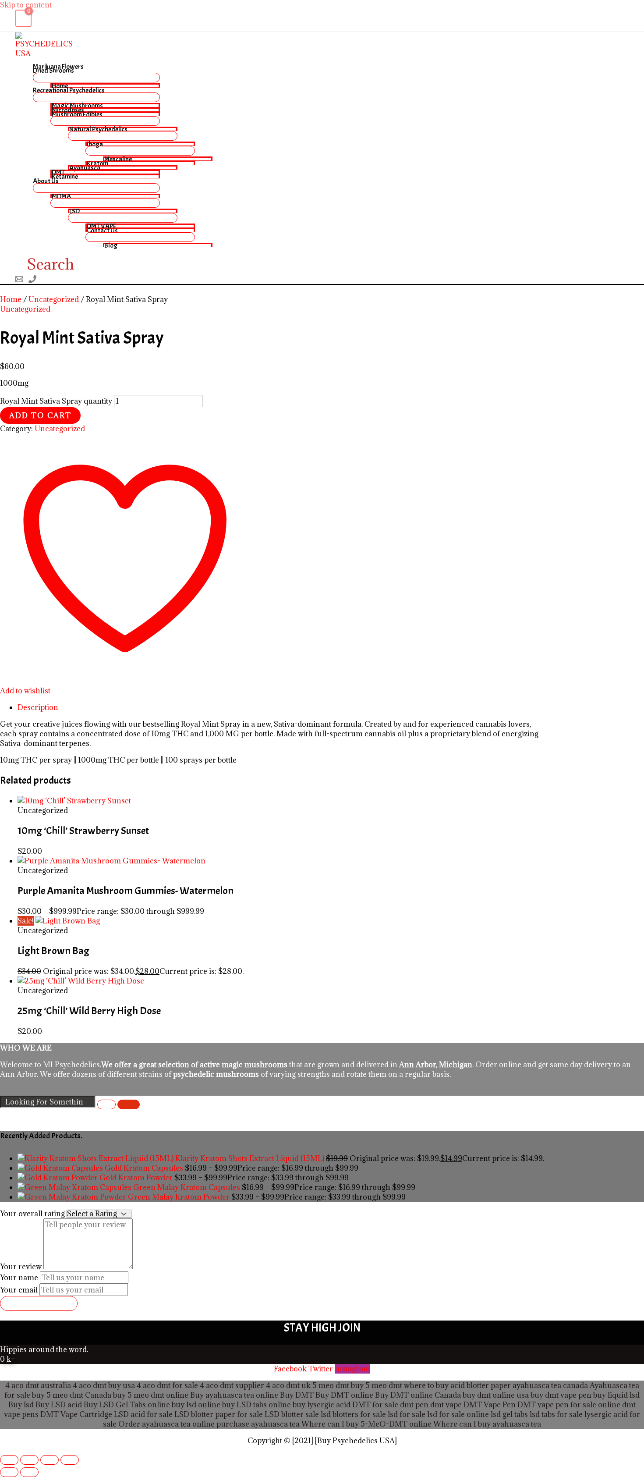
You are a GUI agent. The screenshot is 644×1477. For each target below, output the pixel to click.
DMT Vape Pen (490, 1405)
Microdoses (68, 109)
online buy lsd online (184, 1405)
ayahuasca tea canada (550, 1385)
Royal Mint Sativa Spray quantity (56, 401)
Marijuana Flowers (58, 66)
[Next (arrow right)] (29, 1472)
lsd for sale (405, 1414)
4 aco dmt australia (38, 1385)
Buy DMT (297, 1395)
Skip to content (26, 5)
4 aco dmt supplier (232, 1385)
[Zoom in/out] (9, 1460)
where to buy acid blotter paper (457, 1385)
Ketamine (65, 176)
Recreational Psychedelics (69, 90)
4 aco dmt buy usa (103, 1385)
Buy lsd (21, 1405)
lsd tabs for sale (555, 1414)
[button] (44, 264)
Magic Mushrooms (77, 105)
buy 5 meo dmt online (150, 1395)
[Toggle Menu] (96, 77)
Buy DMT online (343, 1395)
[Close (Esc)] (69, 1460)
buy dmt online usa (496, 1395)
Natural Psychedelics (98, 129)
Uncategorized (53, 299)
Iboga (95, 144)
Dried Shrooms (53, 70)
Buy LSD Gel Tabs (114, 1405)
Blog (110, 245)
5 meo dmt (383, 1385)
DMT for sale (375, 1405)
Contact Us (102, 230)
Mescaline (118, 158)
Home (60, 85)
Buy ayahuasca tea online (233, 1395)
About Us (46, 180)
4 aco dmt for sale (167, 1385)
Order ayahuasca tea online (166, 1424)
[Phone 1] (32, 280)
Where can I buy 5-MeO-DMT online (366, 1424)
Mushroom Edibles (77, 114)
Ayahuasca (84, 167)
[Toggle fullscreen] (29, 1460)
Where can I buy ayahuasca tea (487, 1424)
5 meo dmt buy (338, 1385)
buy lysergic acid (321, 1405)
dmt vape (446, 1405)
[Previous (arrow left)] (9, 1472)
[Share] (49, 1460)
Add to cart (40, 415)
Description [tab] (38, 707)
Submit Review (38, 1303)
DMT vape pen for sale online (568, 1405)
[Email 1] (19, 280)
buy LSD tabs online (256, 1405)
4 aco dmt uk (287, 1385)
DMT (58, 172)
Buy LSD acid (58, 1405)
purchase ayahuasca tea (258, 1424)
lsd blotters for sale (353, 1414)
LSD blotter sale (292, 1414)
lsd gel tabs (509, 1414)
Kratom (97, 163)
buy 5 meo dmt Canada (71, 1395)
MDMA (61, 196)
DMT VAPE (101, 226)
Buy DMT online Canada (418, 1395)
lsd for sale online (458, 1414)
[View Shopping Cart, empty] (23, 18)
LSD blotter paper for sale (218, 1414)
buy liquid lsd (616, 1395)
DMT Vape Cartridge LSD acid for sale (106, 1414)
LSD (74, 211)
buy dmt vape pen (561, 1395)
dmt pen (414, 1405)
